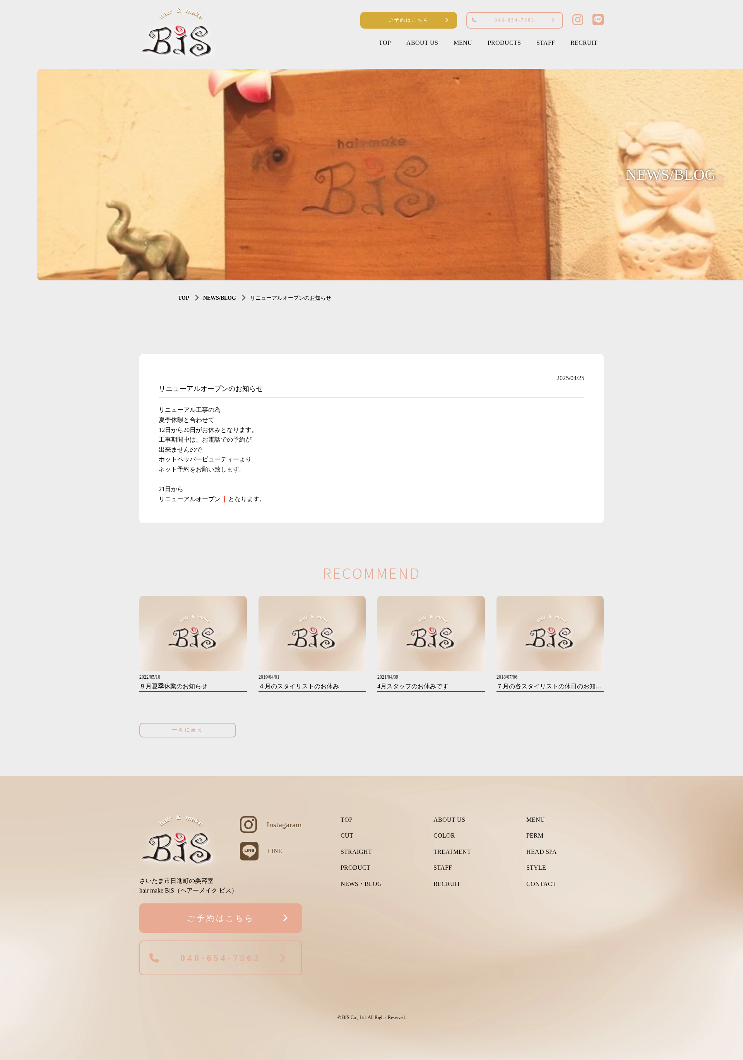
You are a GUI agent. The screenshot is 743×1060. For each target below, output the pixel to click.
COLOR (444, 835)
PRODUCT (355, 867)
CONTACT (541, 884)
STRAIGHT (356, 851)
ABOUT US (422, 42)
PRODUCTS (504, 42)
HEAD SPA (541, 851)
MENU (463, 42)
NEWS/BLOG (219, 298)
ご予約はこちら (409, 20)
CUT (347, 835)
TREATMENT (452, 851)
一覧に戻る (187, 729)
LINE (275, 851)
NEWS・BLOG (361, 884)
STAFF (545, 42)
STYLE (536, 867)
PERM (534, 835)
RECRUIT (583, 42)
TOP (385, 42)
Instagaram (284, 824)
